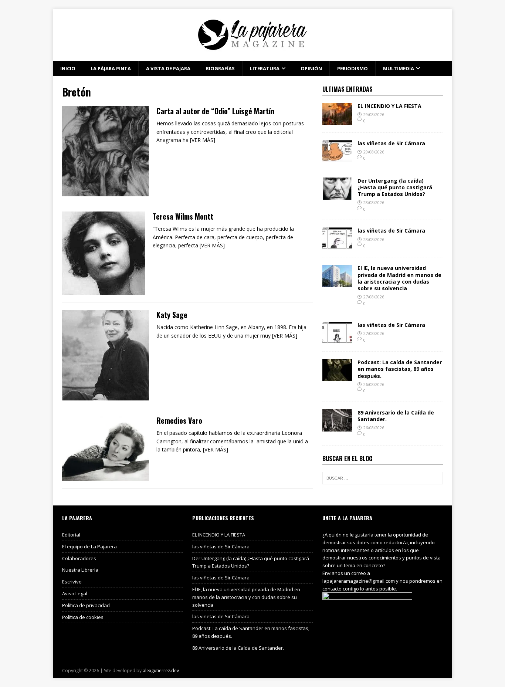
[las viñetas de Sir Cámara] (337, 157)
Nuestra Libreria (80, 569)
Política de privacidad (86, 605)
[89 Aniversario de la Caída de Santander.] (337, 427)
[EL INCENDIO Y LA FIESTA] (337, 120)
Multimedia (398, 68)
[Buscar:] (382, 478)
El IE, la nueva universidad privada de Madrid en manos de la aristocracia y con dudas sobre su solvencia (399, 278)
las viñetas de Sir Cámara (391, 143)
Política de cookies (83, 617)
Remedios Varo (179, 420)
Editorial (71, 534)
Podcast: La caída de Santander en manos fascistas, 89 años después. (399, 369)
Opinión (311, 68)
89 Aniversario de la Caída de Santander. (395, 416)
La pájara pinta (111, 68)
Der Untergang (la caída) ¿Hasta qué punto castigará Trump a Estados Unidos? (394, 187)
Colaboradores (79, 558)
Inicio (67, 68)
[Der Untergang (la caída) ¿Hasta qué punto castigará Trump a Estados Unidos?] (337, 195)
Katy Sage (171, 314)
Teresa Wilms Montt (183, 216)
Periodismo (352, 68)
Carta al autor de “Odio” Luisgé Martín (215, 110)
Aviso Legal (74, 593)
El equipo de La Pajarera (89, 546)
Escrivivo (72, 581)
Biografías (220, 68)
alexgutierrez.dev (161, 670)
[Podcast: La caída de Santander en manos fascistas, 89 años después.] (337, 376)
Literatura (264, 68)
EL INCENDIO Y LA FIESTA (389, 105)
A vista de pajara (168, 68)
